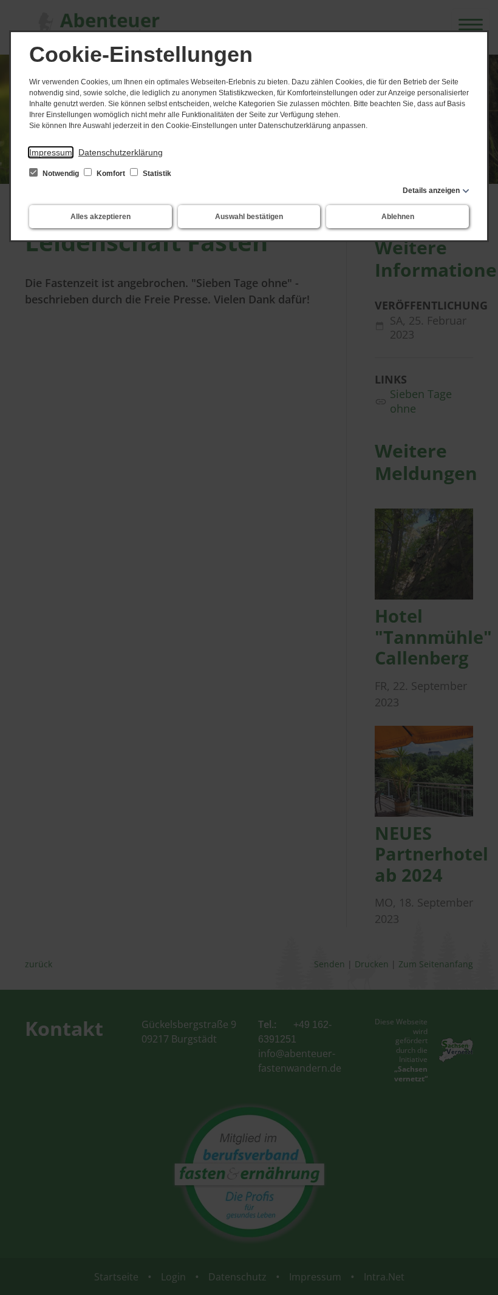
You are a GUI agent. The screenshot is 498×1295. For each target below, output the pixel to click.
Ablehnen (397, 216)
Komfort (111, 173)
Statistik (156, 173)
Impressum (50, 152)
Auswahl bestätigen (249, 216)
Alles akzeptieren (100, 216)
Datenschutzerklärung (120, 152)
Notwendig (61, 173)
